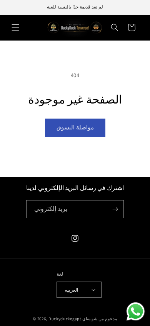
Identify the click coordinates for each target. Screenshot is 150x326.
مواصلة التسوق (75, 127)
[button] (15, 27)
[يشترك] (115, 209)
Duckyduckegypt (65, 318)
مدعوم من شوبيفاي (99, 318)
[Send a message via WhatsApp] (135, 311)
